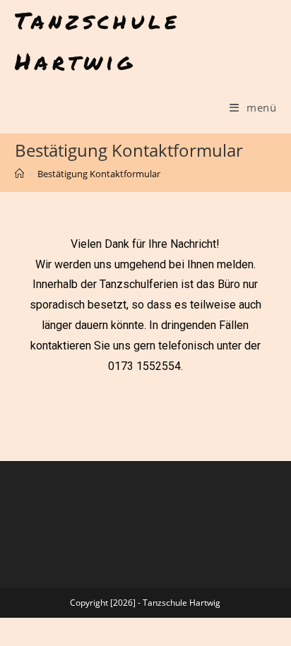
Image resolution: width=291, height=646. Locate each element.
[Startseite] (19, 173)
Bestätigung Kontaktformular (98, 173)
